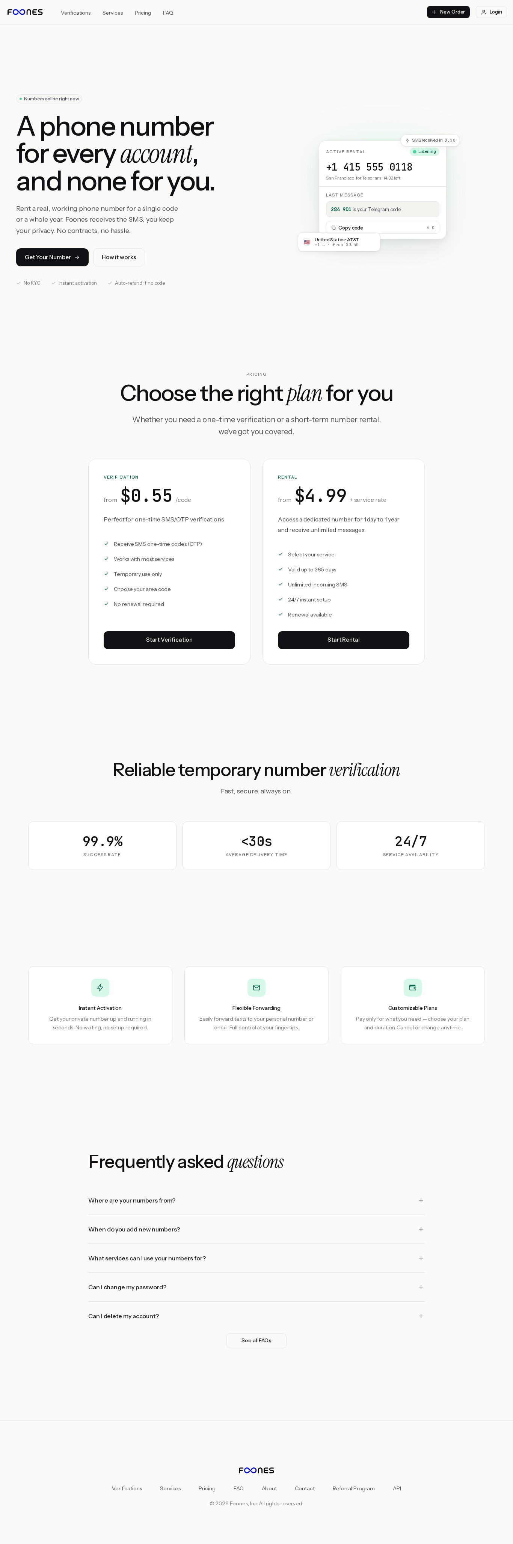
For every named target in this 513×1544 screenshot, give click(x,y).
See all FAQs (256, 1340)
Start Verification (169, 639)
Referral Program (354, 1488)
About (269, 1488)
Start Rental (343, 639)
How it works (119, 257)
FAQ (168, 13)
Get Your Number (48, 257)
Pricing (143, 13)
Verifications (76, 13)
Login (496, 12)
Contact (304, 1488)
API (397, 1488)
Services (112, 13)
